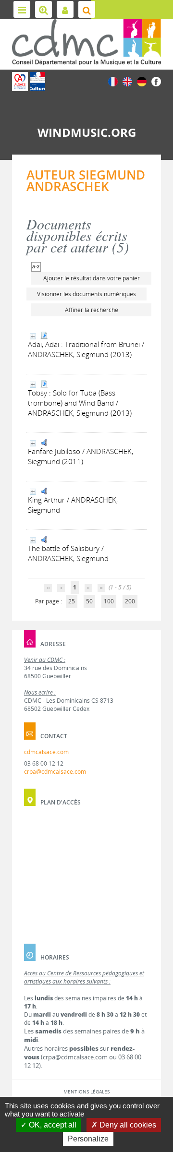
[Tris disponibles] (36, 266)
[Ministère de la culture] (37, 81)
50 (89, 601)
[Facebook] (156, 81)
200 (130, 601)
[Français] (113, 81)
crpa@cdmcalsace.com (55, 772)
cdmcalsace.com (46, 752)
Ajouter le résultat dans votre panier (91, 278)
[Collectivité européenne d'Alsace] (20, 81)
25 (71, 601)
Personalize (88, 1139)
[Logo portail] (86, 42)
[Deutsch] (142, 81)
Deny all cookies (127, 1125)
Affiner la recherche (91, 310)
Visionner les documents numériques (86, 294)
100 (109, 601)
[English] (127, 81)
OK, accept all (51, 1125)
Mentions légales (86, 1091)
